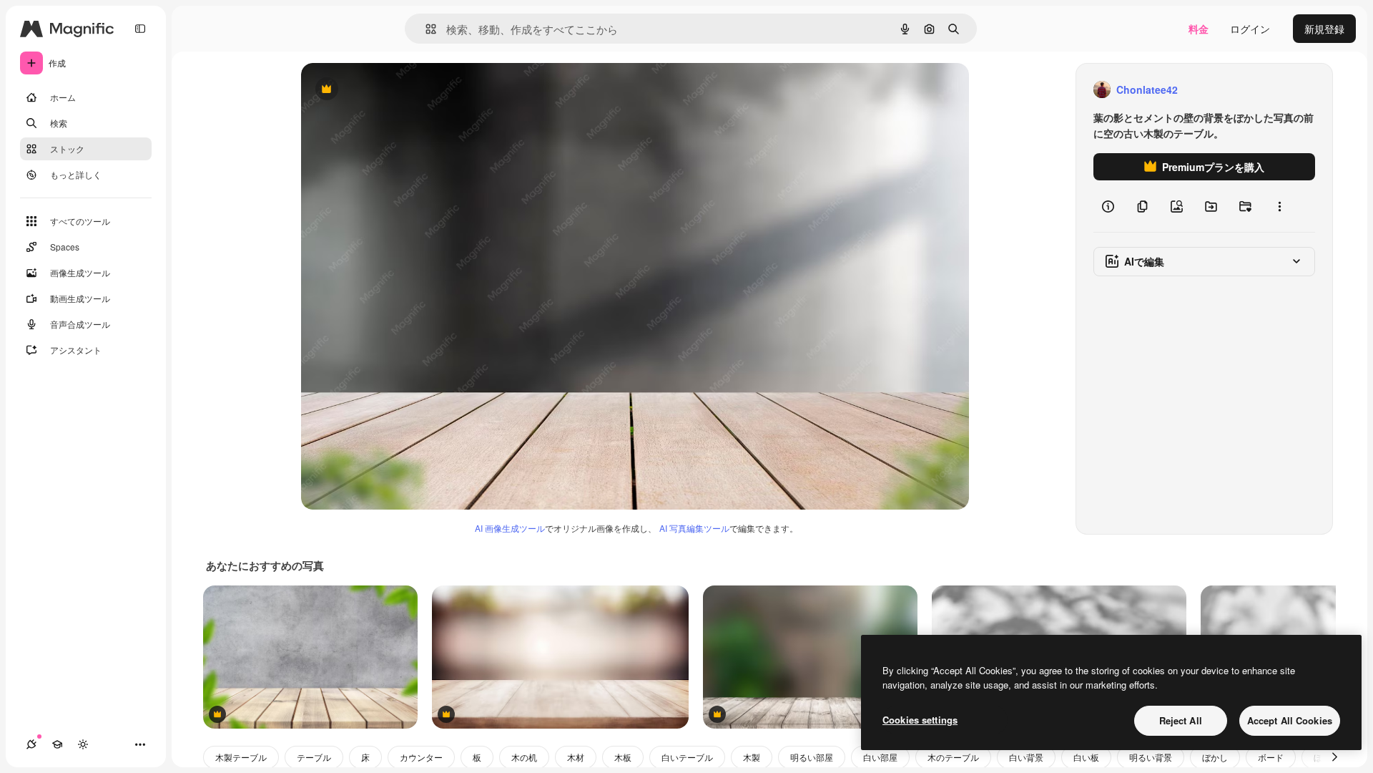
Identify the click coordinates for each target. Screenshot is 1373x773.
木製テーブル (241, 757)
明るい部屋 (811, 757)
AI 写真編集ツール (694, 528)
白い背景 (1026, 757)
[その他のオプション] (1279, 206)
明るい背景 (1150, 757)
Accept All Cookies (1289, 720)
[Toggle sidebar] (140, 28)
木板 (622, 757)
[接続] (31, 744)
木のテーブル (953, 757)
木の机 (524, 757)
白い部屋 (880, 757)
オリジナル (399, 89)
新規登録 (1324, 28)
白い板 (1086, 757)
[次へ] (1334, 757)
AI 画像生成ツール (510, 528)
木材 (575, 757)
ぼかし (1215, 757)
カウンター (421, 757)
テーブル (314, 757)
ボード (1271, 757)
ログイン (1250, 28)
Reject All (1180, 720)
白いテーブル (687, 757)
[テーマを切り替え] (83, 744)
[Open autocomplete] (425, 29)
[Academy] (57, 744)
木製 (751, 757)
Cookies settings (920, 719)
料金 (1199, 28)
